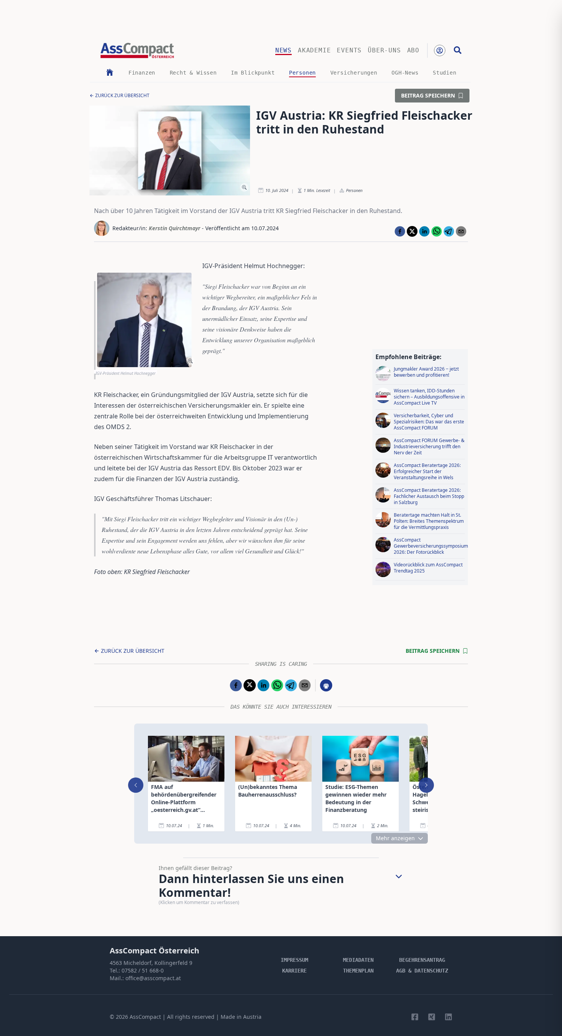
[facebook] (400, 231)
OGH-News (404, 73)
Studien (444, 73)
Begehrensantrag (422, 960)
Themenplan (358, 971)
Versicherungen (353, 73)
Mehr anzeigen (395, 838)
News (283, 50)
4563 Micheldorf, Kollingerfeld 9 (151, 962)
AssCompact (145, 1016)
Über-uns (384, 50)
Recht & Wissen (193, 73)
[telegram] (448, 231)
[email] (461, 231)
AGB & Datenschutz (422, 971)
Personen (302, 73)
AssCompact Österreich (154, 950)
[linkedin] (424, 231)
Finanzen (141, 73)
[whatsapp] (436, 231)
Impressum (294, 960)
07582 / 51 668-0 (143, 970)
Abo (413, 50)
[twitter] (412, 231)
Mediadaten (358, 960)
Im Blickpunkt (253, 73)
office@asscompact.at (153, 978)
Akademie (314, 50)
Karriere (294, 971)
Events (349, 50)
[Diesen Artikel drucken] (326, 685)
